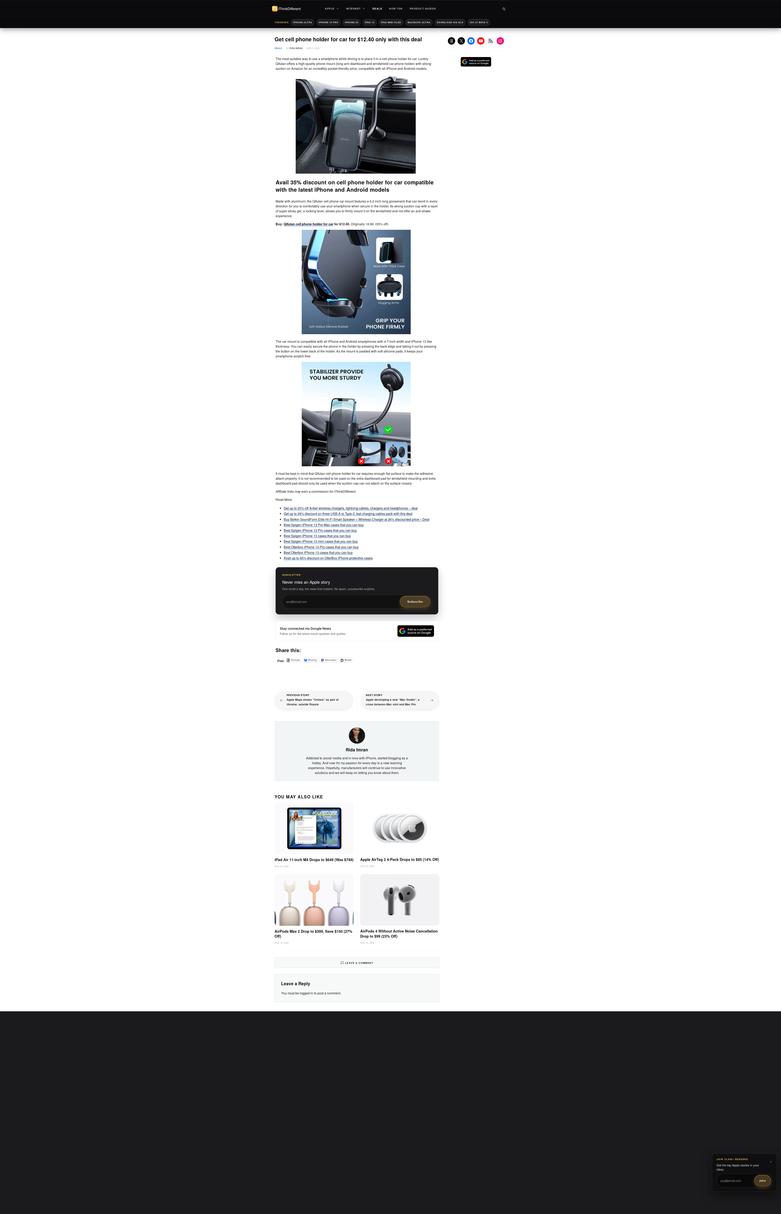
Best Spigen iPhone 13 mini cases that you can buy (321, 541)
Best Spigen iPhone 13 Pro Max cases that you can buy (324, 524)
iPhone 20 (351, 22)
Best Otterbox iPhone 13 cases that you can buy (318, 552)
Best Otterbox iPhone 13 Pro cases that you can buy (321, 547)
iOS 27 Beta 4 (479, 22)
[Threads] (451, 41)
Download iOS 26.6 (450, 22)
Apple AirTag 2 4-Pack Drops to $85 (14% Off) (399, 859)
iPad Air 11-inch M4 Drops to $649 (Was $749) (314, 859)
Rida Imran (296, 48)
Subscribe (415, 601)
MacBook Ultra (419, 22)
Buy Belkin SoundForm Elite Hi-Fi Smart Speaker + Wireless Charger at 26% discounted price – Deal (356, 519)
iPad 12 (369, 22)
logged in (306, 993)
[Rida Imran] (357, 735)
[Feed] (490, 41)
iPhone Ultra (302, 22)
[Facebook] (471, 41)
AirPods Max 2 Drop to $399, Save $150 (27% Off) (313, 934)
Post (280, 660)
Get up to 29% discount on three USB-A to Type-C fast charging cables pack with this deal (348, 513)
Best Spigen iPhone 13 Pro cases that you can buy (320, 530)
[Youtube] (480, 41)
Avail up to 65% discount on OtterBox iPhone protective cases (328, 558)
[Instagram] (500, 41)
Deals (278, 48)
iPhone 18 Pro (328, 22)
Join (762, 1180)
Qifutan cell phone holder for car (308, 224)
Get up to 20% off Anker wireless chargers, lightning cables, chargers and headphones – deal (351, 508)
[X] (461, 41)
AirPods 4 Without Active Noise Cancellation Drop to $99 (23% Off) (399, 934)
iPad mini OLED (391, 22)
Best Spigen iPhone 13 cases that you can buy (317, 535)
